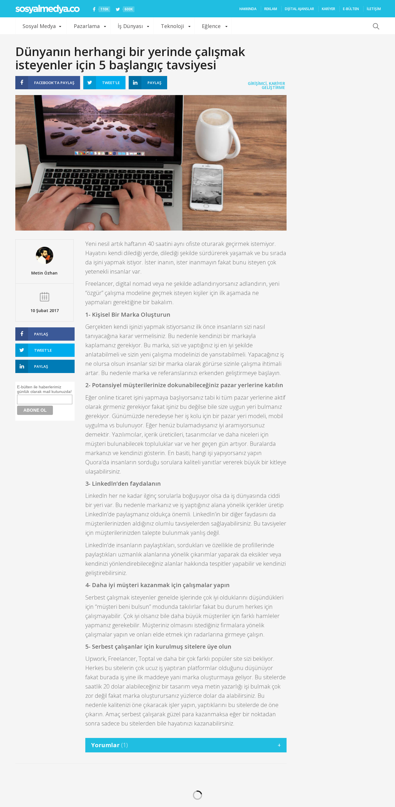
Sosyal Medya (39, 26)
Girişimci (257, 83)
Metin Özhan (44, 273)
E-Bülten (351, 8)
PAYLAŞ (54, 82)
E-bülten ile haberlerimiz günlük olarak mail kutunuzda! (44, 389)
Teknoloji (172, 26)
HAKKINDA (247, 8)
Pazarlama (87, 26)
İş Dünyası (130, 26)
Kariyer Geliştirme (273, 85)
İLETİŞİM (374, 8)
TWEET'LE (111, 82)
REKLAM (270, 8)
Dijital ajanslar (299, 8)
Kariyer (328, 8)
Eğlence (211, 26)
